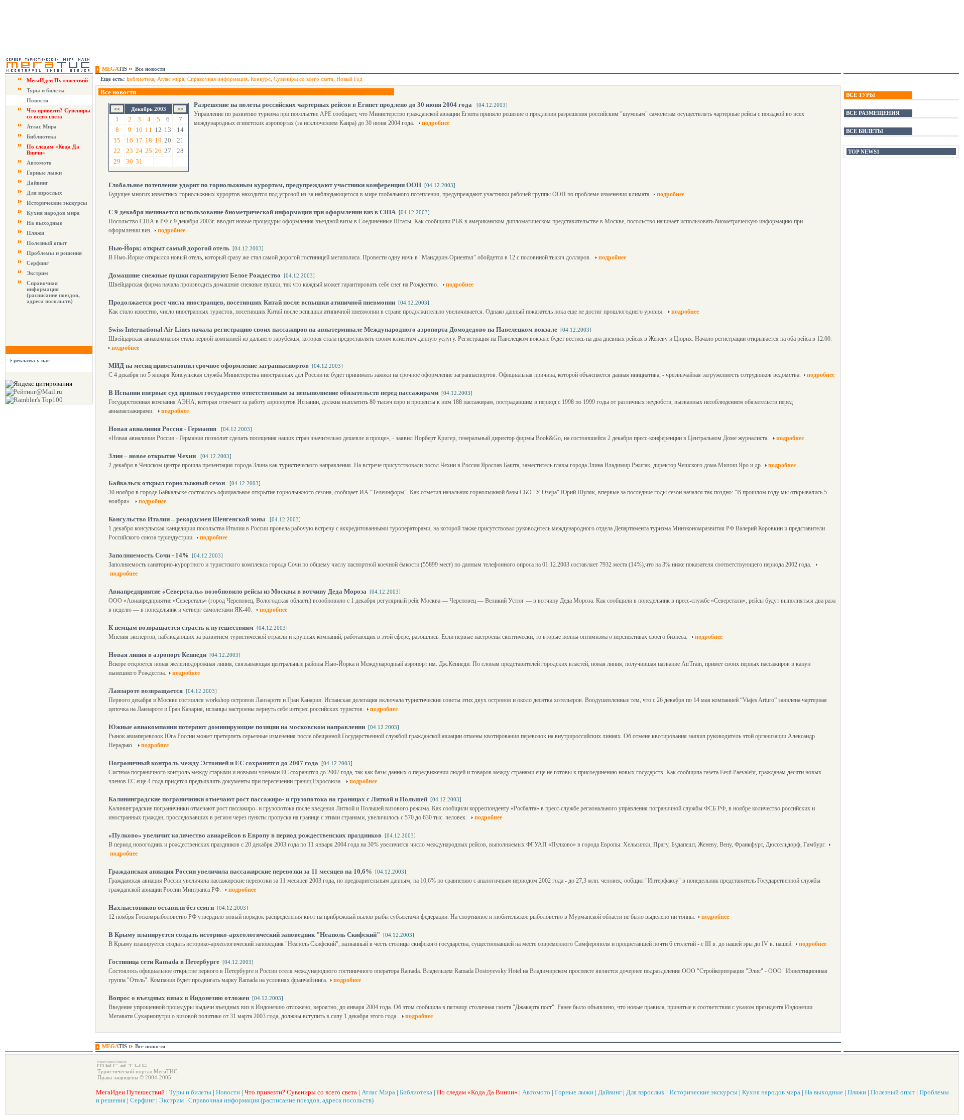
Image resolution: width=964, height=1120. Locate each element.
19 (158, 140)
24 (139, 151)
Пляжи (35, 233)
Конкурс (261, 79)
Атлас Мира (42, 126)
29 (116, 161)
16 (129, 140)
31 (139, 161)
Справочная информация (217, 79)
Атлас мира (170, 79)
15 (116, 140)
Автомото (39, 163)
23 (129, 151)
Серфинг (38, 263)
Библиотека (41, 136)
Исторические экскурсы (57, 203)
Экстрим (37, 273)
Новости (37, 100)
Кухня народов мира (53, 213)
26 (158, 151)
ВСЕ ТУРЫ (860, 95)
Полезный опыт (47, 243)
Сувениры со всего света (303, 79)
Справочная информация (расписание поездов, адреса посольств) (53, 292)
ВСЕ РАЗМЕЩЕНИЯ (873, 113)
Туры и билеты (46, 90)
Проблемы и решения (54, 253)
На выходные (44, 223)
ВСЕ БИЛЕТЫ (864, 131)
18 (148, 140)
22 (116, 151)
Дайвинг (37, 183)
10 (139, 129)
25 (148, 151)
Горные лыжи (44, 173)
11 (148, 129)
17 (139, 140)
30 (129, 161)
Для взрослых (44, 193)
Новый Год (349, 79)
